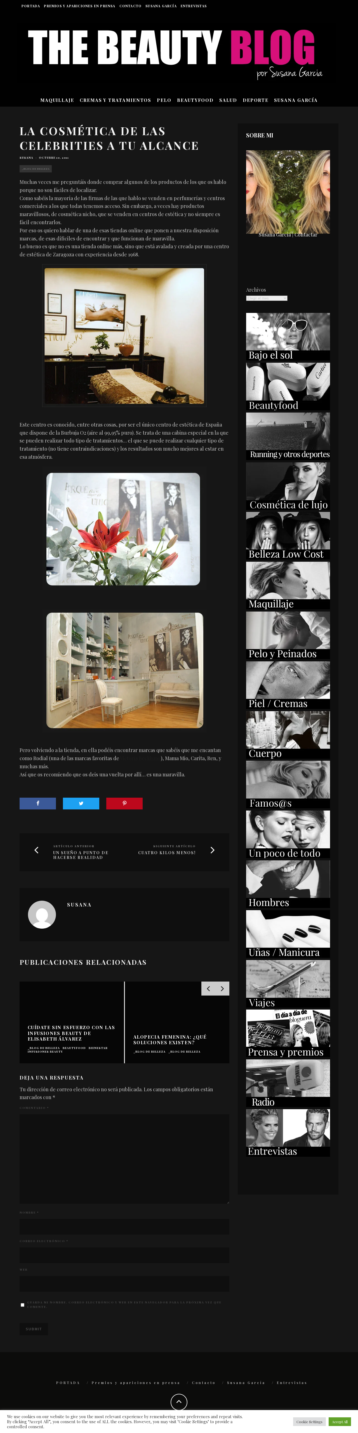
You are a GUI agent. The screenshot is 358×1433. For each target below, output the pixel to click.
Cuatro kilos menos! (167, 853)
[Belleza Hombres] (288, 906)
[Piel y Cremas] (288, 707)
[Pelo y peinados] (288, 657)
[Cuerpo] (288, 756)
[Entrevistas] (288, 1154)
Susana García (161, 6)
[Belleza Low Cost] (288, 557)
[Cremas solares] (288, 358)
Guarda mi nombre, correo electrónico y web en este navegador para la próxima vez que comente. (124, 1304)
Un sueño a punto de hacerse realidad (81, 855)
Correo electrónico (44, 1241)
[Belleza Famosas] (288, 806)
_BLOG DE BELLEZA (36, 168)
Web (24, 1270)
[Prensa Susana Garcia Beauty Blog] (288, 1055)
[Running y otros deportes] (288, 458)
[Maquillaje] (288, 607)
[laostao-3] (124, 528)
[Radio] (288, 1105)
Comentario (34, 1108)
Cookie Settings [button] (309, 1421)
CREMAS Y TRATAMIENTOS (115, 100)
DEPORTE (255, 100)
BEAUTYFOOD (195, 100)
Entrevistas (194, 6)
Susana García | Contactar (288, 234)
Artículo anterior (74, 846)
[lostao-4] (124, 671)
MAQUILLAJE (57, 100)
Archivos (256, 289)
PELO (164, 100)
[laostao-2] (124, 336)
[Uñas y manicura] (288, 955)
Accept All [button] (340, 1421)
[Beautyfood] (288, 408)
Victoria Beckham (140, 758)
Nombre (29, 1212)
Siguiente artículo (174, 846)
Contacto (130, 6)
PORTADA (31, 6)
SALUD (228, 100)
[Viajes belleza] (288, 1005)
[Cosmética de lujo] (288, 508)
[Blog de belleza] (288, 856)
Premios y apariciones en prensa (79, 6)
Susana (26, 158)
